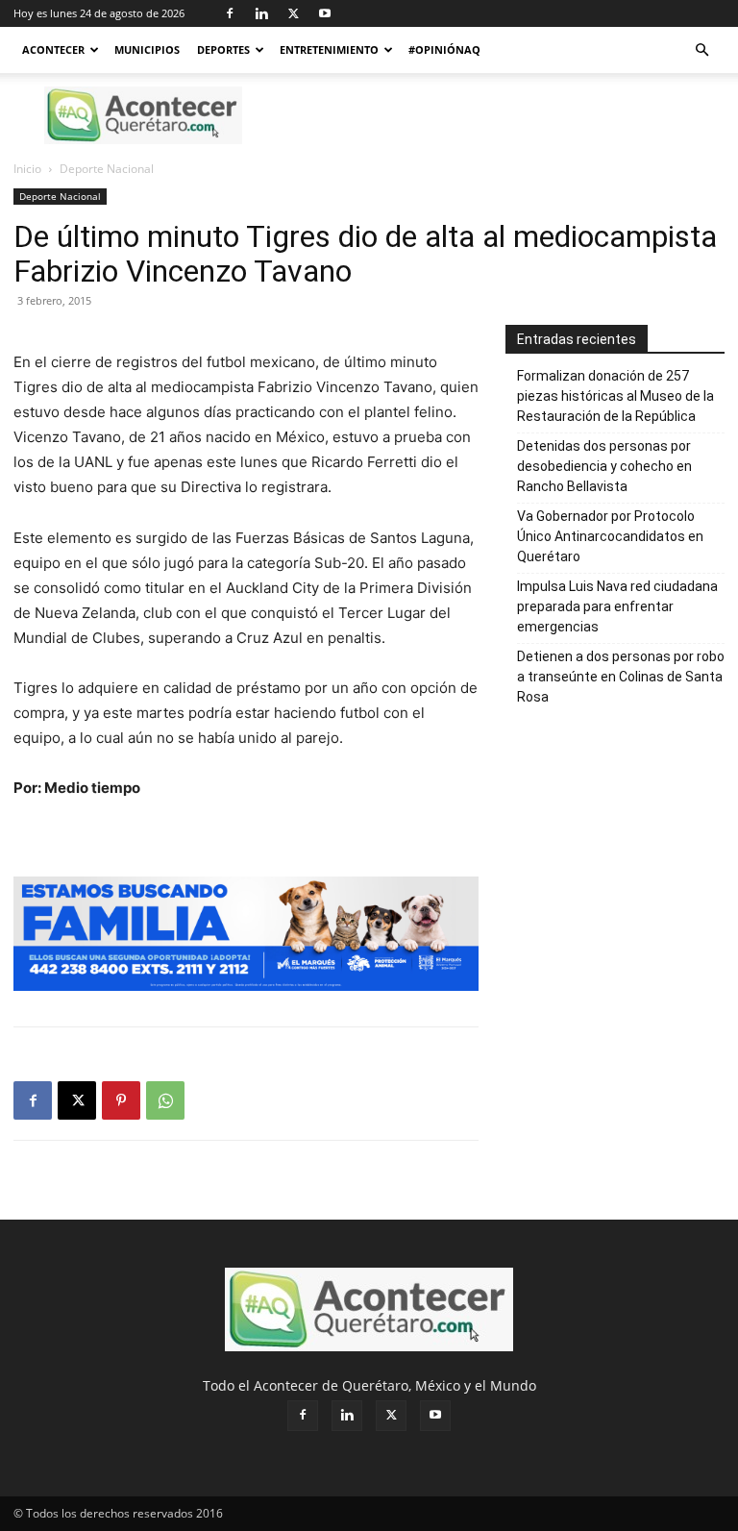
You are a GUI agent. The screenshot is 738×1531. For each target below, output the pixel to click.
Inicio (27, 169)
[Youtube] (324, 13)
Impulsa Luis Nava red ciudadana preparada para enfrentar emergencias (617, 606)
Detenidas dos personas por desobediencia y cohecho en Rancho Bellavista (604, 466)
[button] (701, 50)
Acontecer (53, 49)
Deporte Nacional (60, 196)
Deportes (223, 49)
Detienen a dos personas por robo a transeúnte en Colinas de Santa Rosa (621, 676)
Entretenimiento (329, 49)
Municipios (147, 49)
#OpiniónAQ (444, 49)
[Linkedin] (261, 13)
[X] (293, 13)
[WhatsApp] (165, 1100)
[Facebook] (229, 13)
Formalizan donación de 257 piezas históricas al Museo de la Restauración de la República (615, 396)
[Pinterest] (121, 1100)
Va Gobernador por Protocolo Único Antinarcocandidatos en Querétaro (610, 536)
